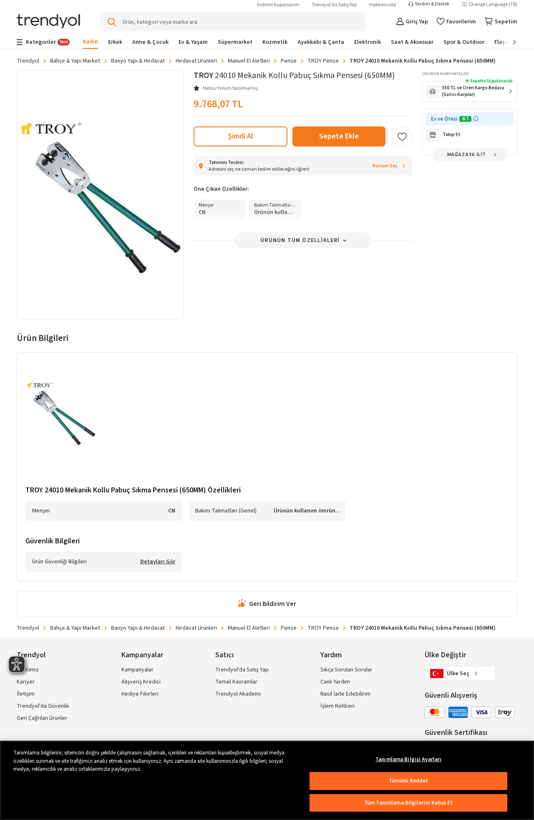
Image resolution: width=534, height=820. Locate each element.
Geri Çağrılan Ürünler (42, 718)
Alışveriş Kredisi (141, 682)
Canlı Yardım (335, 682)
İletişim (26, 694)
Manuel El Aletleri (249, 61)
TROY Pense (323, 61)
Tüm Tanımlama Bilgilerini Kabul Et (408, 803)
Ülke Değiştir (445, 655)
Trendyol (28, 61)
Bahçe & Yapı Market (75, 61)
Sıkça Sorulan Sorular (346, 670)
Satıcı (224, 655)
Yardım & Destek (432, 4)
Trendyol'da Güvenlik (43, 706)
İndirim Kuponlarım (278, 4)
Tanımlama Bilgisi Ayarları (408, 759)
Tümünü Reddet (408, 781)
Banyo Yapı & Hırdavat (138, 61)
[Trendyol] (48, 21)
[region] (267, 780)
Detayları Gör (157, 562)
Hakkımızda (382, 4)
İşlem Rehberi (337, 706)
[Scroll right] (508, 42)
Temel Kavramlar (236, 682)
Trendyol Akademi (238, 694)
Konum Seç (385, 166)
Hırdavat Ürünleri (196, 61)
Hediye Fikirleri (140, 694)
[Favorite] (402, 136)
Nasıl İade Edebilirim (345, 694)
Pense (289, 61)
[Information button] (476, 118)
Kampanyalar (137, 670)
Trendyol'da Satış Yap (334, 4)
